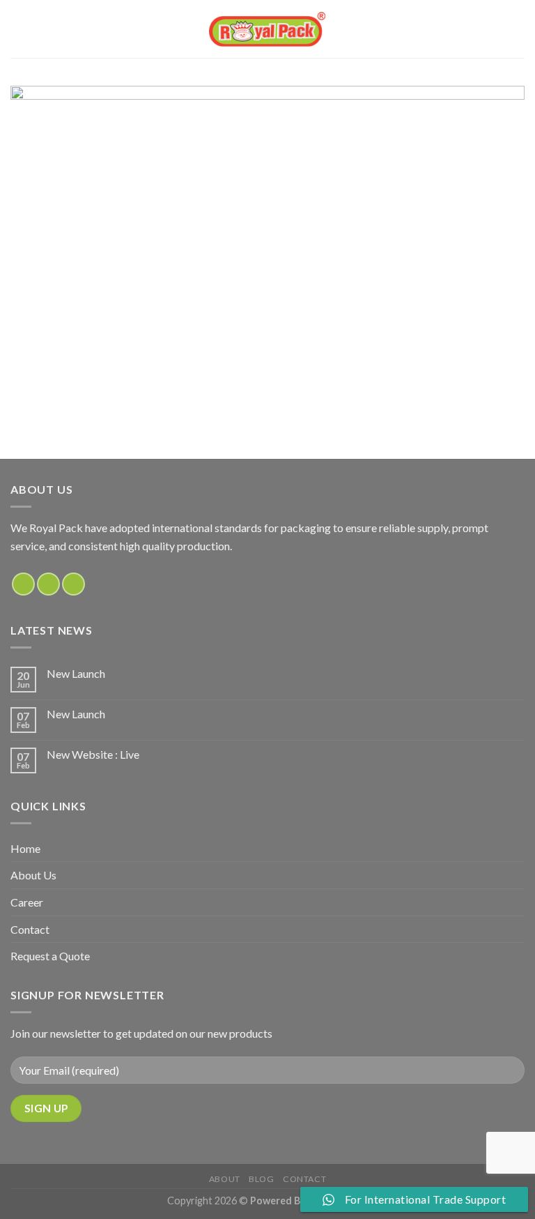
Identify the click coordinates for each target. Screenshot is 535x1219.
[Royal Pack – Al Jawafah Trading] (268, 29)
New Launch (76, 673)
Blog (261, 1179)
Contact (29, 929)
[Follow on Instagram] (48, 584)
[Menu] (18, 29)
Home (25, 848)
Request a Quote (50, 955)
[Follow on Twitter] (73, 584)
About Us (33, 874)
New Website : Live (93, 754)
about (224, 1179)
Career (26, 902)
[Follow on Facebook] (23, 584)
